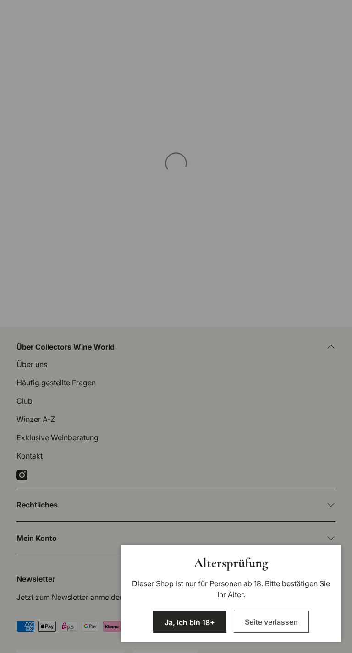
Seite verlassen (271, 621)
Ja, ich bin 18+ (190, 622)
